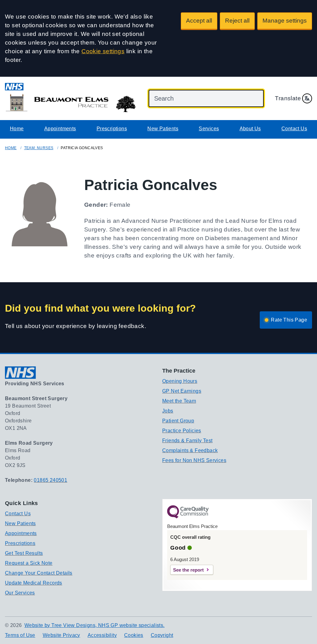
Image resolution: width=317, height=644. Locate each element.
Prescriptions (112, 128)
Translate (288, 98)
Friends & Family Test (187, 440)
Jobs (167, 410)
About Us (250, 128)
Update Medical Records (33, 583)
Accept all (199, 20)
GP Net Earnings (181, 391)
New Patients (162, 128)
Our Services (20, 592)
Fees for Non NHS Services (194, 460)
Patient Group (178, 420)
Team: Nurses (39, 148)
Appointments (60, 128)
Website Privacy (61, 635)
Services (209, 128)
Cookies (133, 635)
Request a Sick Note (29, 563)
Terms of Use (20, 635)
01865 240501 (50, 480)
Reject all (237, 20)
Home (17, 128)
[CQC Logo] (188, 516)
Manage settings (285, 20)
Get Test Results (24, 553)
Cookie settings (102, 51)
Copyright (162, 635)
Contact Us (294, 128)
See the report (188, 570)
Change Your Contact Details (38, 573)
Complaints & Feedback (190, 450)
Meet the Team (179, 401)
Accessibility (102, 635)
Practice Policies (181, 430)
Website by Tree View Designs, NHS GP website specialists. (94, 625)
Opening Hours (179, 381)
